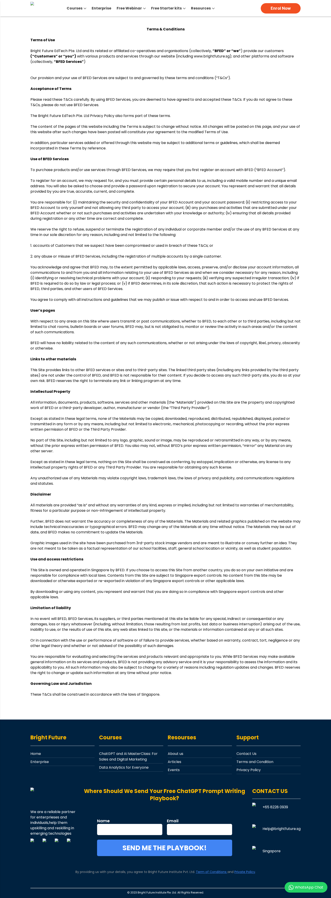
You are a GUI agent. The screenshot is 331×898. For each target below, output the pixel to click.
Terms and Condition (254, 761)
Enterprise (101, 8)
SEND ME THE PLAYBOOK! (164, 848)
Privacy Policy (248, 769)
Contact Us (246, 753)
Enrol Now (281, 8)
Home (35, 753)
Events (174, 769)
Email (173, 821)
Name (103, 821)
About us (175, 753)
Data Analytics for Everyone (124, 767)
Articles (174, 761)
